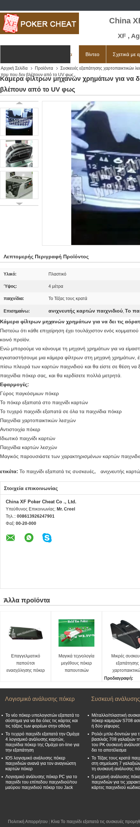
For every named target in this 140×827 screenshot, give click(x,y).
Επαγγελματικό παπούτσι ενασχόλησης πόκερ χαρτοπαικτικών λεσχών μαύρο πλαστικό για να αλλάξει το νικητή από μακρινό (25, 663)
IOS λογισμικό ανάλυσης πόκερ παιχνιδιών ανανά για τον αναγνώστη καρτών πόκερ (40, 763)
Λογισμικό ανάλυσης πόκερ (40, 699)
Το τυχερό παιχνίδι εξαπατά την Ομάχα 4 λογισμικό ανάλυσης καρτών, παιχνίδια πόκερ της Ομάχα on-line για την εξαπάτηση (42, 742)
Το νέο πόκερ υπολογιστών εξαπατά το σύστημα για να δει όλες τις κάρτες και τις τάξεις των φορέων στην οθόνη (42, 721)
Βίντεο (92, 54)
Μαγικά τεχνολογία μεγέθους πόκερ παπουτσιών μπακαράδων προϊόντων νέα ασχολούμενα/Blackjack (77, 663)
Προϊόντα (44, 68)
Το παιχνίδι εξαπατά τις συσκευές (56, 471)
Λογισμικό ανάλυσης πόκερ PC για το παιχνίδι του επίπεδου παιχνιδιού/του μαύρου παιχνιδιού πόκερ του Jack (41, 782)
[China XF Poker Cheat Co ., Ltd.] (39, 23)
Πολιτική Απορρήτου (28, 821)
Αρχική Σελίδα (14, 68)
